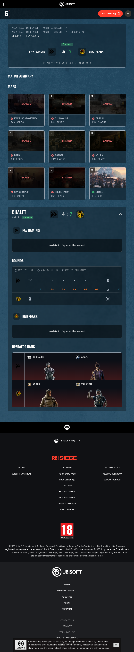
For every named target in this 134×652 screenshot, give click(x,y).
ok (116, 645)
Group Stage (78, 32)
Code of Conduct (113, 480)
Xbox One (67, 486)
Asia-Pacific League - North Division (37, 28)
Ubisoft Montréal (21, 474)
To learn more (83, 648)
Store (67, 584)
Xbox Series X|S (67, 480)
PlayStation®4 (67, 497)
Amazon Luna (67, 509)
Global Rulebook (112, 474)
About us (67, 597)
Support (67, 609)
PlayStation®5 (67, 491)
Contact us (67, 620)
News (67, 603)
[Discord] (67, 427)
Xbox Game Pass (67, 474)
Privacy (67, 626)
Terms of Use (67, 632)
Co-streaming (108, 13)
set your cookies (101, 648)
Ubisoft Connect (67, 590)
